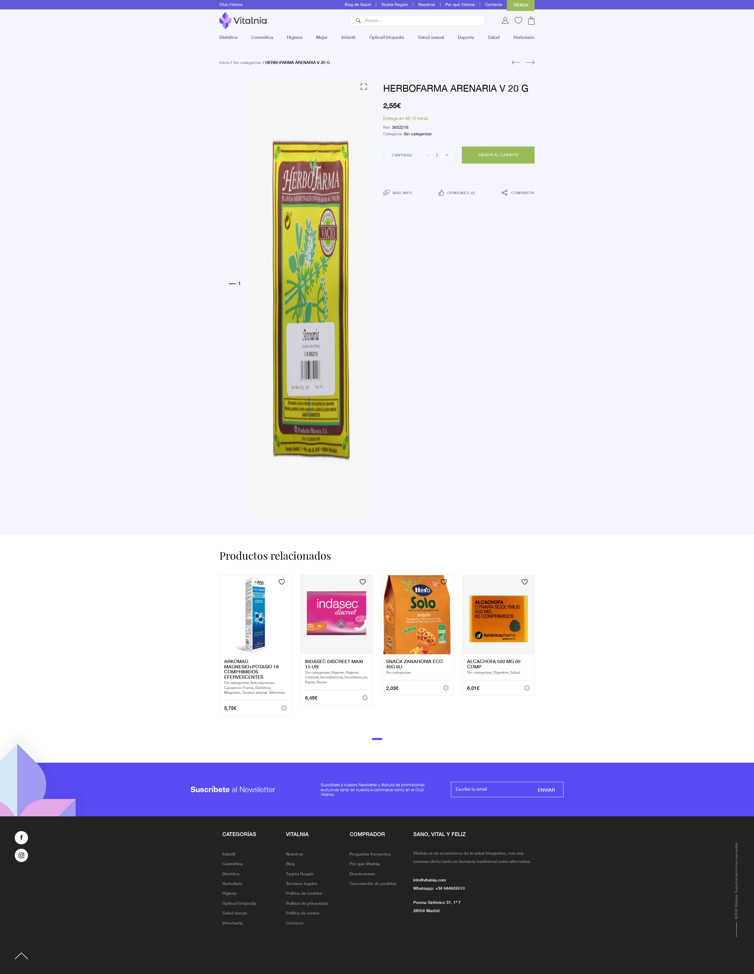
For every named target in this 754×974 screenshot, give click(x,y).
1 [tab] (377, 739)
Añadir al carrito (498, 155)
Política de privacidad (307, 903)
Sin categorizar (247, 63)
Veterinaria (232, 923)
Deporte (466, 37)
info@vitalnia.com (429, 880)
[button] (358, 21)
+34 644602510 (450, 888)
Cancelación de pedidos (373, 883)
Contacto (493, 4)
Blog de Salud (358, 4)
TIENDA (520, 5)
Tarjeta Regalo (394, 4)
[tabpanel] (255, 653)
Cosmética (262, 37)
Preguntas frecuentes (370, 854)
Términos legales (301, 883)
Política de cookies (304, 893)
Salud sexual (431, 37)
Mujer (322, 37)
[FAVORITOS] (282, 582)
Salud (494, 37)
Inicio (224, 63)
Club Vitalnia (231, 4)
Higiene (294, 37)
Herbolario (524, 37)
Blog (290, 863)
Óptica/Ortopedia (386, 37)
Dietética (228, 37)
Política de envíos (302, 913)
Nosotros (426, 4)
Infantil (348, 37)
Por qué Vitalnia (460, 4)
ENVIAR (546, 789)
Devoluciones (362, 873)
